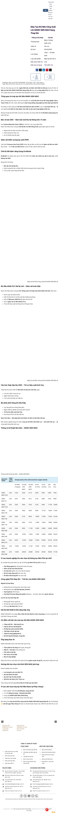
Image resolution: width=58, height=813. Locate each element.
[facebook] (21, 795)
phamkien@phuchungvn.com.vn (16, 784)
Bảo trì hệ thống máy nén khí (30, 749)
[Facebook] (37, 70)
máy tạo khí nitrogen (39, 84)
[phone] (36, 795)
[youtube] (29, 795)
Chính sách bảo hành (10, 760)
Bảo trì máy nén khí (28, 759)
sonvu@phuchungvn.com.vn (15, 790)
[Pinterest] (47, 70)
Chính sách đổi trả (9, 763)
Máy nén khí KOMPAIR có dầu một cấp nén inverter (22, 728)
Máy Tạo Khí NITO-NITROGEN (17, 82)
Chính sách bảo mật (10, 755)
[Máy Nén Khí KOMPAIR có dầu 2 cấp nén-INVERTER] (7, 712)
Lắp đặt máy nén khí (28, 756)
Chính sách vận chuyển (10, 758)
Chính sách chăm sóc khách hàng (35, 799)
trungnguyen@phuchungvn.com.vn (44, 784)
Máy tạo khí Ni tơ (10, 84)
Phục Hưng (14, 704)
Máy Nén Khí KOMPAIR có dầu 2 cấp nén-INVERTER (7, 728)
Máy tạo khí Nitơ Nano (47, 759)
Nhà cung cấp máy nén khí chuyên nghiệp (22, 808)
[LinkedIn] (43, 70)
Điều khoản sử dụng (23, 799)
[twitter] (25, 795)
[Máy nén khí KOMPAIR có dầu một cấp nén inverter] (22, 712)
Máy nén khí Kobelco (47, 749)
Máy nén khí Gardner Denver (49, 752)
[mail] (32, 795)
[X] (40, 70)
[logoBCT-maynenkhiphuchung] (29, 801)
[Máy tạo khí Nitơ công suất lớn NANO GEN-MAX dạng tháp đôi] (17, 48)
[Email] (50, 70)
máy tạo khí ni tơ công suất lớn (24, 84)
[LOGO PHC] (9, 8)
